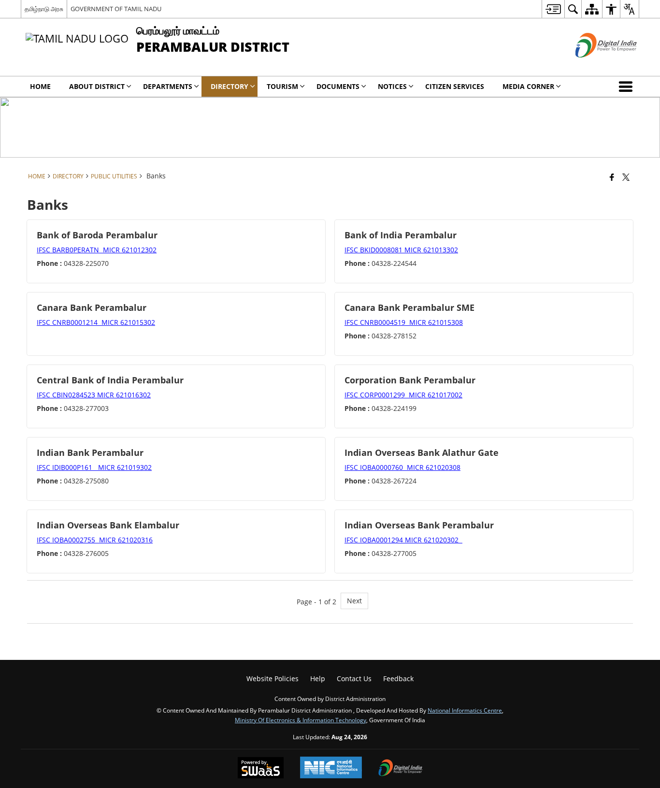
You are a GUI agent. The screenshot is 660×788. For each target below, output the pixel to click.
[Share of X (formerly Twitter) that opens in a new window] (626, 177)
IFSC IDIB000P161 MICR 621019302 (94, 467)
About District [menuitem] (97, 86)
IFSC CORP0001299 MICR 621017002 (403, 394)
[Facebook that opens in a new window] (612, 177)
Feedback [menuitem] (398, 678)
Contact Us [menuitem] (354, 678)
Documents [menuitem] (337, 86)
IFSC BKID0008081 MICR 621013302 (401, 249)
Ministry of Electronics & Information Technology (300, 720)
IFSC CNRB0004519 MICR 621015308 (403, 322)
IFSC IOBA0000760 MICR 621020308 (402, 467)
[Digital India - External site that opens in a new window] (594, 65)
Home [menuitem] (40, 86)
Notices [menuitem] (392, 86)
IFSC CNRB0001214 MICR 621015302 (96, 322)
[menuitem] (553, 9)
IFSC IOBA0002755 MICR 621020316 (95, 539)
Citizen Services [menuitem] (454, 86)
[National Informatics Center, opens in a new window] (331, 768)
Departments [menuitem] (167, 86)
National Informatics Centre (465, 710)
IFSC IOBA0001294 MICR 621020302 (403, 539)
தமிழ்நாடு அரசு (44, 8)
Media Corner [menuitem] (528, 86)
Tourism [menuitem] (282, 86)
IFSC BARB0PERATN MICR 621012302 (97, 249)
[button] (627, 86)
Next (354, 600)
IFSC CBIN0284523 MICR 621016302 (94, 394)
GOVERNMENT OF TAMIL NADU (116, 8)
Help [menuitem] (317, 678)
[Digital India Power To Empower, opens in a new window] (400, 769)
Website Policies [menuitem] (272, 678)
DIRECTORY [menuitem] (229, 86)
